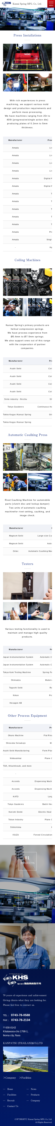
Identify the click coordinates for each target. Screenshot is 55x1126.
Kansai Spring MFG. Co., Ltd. (27, 4)
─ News (31, 1089)
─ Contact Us (10, 1106)
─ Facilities (9, 1095)
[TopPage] (22, 985)
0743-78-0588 (20, 1015)
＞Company (9, 1077)
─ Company (33, 1100)
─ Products (33, 1095)
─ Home (8, 1089)
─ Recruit (9, 1100)
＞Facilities (25, 1077)
